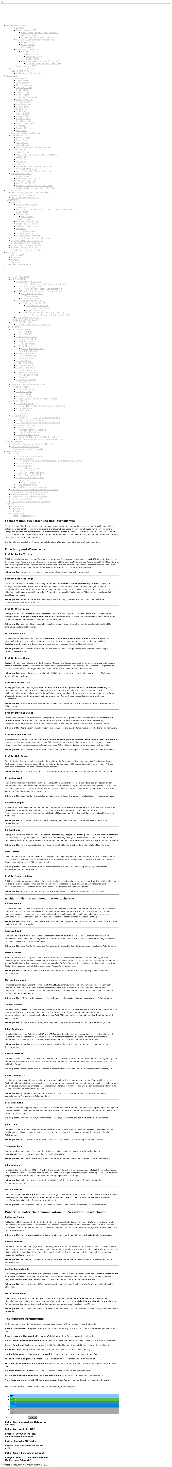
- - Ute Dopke (22, 413)
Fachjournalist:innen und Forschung (27, 240)
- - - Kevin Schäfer (30, 298)
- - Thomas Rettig (24, 363)
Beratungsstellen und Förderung (25, 243)
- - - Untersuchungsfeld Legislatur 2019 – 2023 (44, 313)
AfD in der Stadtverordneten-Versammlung (35, 40)
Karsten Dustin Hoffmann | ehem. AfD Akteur (36, 188)
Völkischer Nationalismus (27, 226)
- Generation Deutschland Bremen (28, 384)
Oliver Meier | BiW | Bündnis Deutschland (34, 171)
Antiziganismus (28, 231)
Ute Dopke (21, 162)
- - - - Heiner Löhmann (37, 305)
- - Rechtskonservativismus (29, 456)
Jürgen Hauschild (24, 88)
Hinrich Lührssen (23, 128)
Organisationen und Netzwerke (25, 197)
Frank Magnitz (32, 59)
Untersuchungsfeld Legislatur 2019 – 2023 (40, 61)
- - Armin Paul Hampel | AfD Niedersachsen (37, 437)
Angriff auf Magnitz (29, 97)
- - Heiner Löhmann (26, 344)
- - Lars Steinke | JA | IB (27, 434)
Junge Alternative (19, 135)
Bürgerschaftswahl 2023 (27, 49)
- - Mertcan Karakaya (26, 336)
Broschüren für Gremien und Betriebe (27, 250)
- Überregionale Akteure (23, 425)
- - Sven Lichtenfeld (26, 370)
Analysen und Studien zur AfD (24, 248)
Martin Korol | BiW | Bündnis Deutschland (34, 166)
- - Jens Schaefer (24, 396)
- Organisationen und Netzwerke (27, 449)
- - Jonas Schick (23, 394)
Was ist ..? (15, 202)
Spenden (15, 260)
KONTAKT (10, 253)
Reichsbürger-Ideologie (26, 224)
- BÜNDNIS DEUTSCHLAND (24, 320)
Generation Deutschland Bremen (25, 133)
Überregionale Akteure (21, 174)
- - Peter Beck (23, 377)
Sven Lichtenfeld (23, 119)
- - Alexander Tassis (25, 368)
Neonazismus (27, 217)
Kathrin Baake (22, 176)
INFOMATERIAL (12, 200)
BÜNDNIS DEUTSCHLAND (24, 68)
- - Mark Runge (23, 382)
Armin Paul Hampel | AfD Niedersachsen (34, 186)
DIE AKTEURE (12, 76)
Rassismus (21, 229)
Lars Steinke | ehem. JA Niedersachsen (33, 147)
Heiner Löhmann (33, 54)
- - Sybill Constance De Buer (30, 420)
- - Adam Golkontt (25, 403)
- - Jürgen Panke (24, 408)
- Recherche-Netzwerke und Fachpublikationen (34, 489)
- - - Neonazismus (30, 468)
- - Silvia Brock (23, 411)
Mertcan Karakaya (24, 85)
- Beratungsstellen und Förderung (28, 494)
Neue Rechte (22, 212)
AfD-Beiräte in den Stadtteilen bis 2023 (43, 64)
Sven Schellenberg (24, 121)
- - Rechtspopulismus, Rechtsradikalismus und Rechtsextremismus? (49, 461)
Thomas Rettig (22, 111)
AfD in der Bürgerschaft (26, 35)
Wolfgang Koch (28, 45)
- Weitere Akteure (20, 401)
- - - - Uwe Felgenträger (38, 308)
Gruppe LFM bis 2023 (31, 52)
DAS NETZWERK (13, 190)
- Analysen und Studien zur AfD (26, 499)
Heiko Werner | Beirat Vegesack (30, 73)
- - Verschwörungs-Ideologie (30, 473)
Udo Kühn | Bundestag (26, 181)
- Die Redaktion (18, 506)
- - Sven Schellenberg (27, 372)
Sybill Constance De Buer (27, 169)
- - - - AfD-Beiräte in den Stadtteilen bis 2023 (48, 315)
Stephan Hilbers (23, 90)
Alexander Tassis (23, 116)
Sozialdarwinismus (24, 233)
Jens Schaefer (22, 145)
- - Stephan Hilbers (25, 341)
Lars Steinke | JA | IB (25, 183)
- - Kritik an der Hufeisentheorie (32, 487)
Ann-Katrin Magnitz (24, 99)
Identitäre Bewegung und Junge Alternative (30, 193)
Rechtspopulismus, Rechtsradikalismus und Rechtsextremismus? (45, 209)
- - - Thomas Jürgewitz (32, 293)
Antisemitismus (23, 219)
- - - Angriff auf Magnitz (32, 348)
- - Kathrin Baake (24, 427)
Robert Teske (22, 140)
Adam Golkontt (22, 152)
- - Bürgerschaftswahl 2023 (29, 301)
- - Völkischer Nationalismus (30, 477)
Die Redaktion (17, 255)
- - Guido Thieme (24, 365)
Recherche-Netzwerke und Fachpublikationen (31, 238)
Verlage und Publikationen (23, 195)
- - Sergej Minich (24, 332)
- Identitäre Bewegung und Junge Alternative (33, 444)
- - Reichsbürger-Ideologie (29, 475)
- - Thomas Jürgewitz (26, 353)
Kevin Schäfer (27, 47)
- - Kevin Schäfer (24, 334)
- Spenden (16, 511)
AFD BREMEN (18, 28)
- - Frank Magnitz (24, 346)
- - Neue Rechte (24, 463)
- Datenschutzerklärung (23, 516)
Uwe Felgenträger (34, 56)
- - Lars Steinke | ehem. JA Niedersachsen (37, 399)
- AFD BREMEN (18, 279)
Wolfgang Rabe (23, 107)
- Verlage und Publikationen (25, 446)
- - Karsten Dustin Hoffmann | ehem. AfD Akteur (40, 439)
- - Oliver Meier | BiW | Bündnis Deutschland (38, 422)
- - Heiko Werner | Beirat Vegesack (33, 325)
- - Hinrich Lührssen (26, 379)
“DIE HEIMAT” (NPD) (20, 71)
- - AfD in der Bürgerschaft (29, 286)
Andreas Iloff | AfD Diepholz (28, 178)
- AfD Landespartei (20, 329)
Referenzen (16, 257)
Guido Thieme (22, 114)
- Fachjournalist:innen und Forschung (29, 492)
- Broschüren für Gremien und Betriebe (30, 501)
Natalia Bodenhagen (25, 123)
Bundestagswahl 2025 (26, 30)
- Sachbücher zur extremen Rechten (29, 497)
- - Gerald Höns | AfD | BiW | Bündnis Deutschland (40, 406)
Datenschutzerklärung (21, 264)
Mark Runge (21, 131)
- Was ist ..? (17, 454)
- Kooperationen (19, 415)
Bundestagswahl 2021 (26, 66)
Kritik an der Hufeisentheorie (29, 236)
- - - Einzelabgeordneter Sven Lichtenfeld (41, 289)
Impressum (16, 262)
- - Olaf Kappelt (23, 360)
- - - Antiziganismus (30, 482)
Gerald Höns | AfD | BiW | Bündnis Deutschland (37, 154)
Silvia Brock (21, 159)
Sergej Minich (22, 80)
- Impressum (17, 513)
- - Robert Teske (24, 391)
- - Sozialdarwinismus (26, 485)
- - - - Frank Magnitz (36, 310)
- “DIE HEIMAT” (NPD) (22, 322)
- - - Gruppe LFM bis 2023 (33, 303)
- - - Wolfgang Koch (30, 296)
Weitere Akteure (18, 150)
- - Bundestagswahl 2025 (28, 281)
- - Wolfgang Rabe (25, 358)
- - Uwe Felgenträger (26, 356)
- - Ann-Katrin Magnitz (27, 351)
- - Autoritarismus (25, 458)
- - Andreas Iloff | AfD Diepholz (31, 430)
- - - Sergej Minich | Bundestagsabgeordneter (43, 284)
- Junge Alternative (20, 387)
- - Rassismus (22, 480)
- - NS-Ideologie (24, 466)
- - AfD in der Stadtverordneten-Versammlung (39, 291)
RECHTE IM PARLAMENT (16, 26)
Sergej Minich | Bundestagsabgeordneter (39, 33)
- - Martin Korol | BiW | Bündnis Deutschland (38, 418)
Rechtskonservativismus (27, 205)
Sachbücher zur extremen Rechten (26, 245)
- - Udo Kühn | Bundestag (28, 432)
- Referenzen (17, 509)
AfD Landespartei (19, 78)
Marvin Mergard (23, 138)
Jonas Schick (22, 143)
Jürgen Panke (22, 157)
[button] (12, 1396)
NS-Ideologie (22, 214)
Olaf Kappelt (21, 109)
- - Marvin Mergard (25, 389)
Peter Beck (21, 126)
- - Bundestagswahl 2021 (28, 317)
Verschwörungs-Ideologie (27, 221)
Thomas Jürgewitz (29, 42)
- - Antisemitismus (25, 470)
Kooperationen (17, 164)
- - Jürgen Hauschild (26, 339)
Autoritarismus (22, 207)
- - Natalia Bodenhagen (27, 375)
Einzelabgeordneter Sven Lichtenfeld (37, 37)
